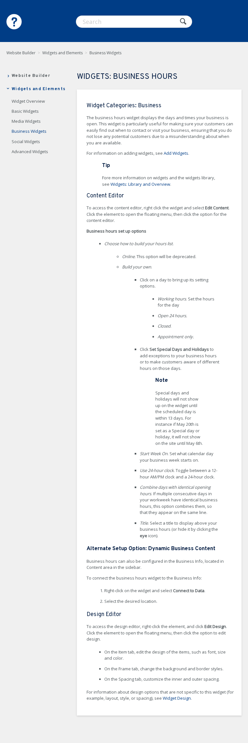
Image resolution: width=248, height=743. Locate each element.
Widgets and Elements (62, 53)
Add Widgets (176, 153)
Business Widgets (105, 53)
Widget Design (177, 698)
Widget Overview (28, 101)
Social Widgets (26, 141)
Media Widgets (26, 121)
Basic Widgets (25, 111)
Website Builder (21, 53)
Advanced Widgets (30, 151)
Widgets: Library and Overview (140, 184)
